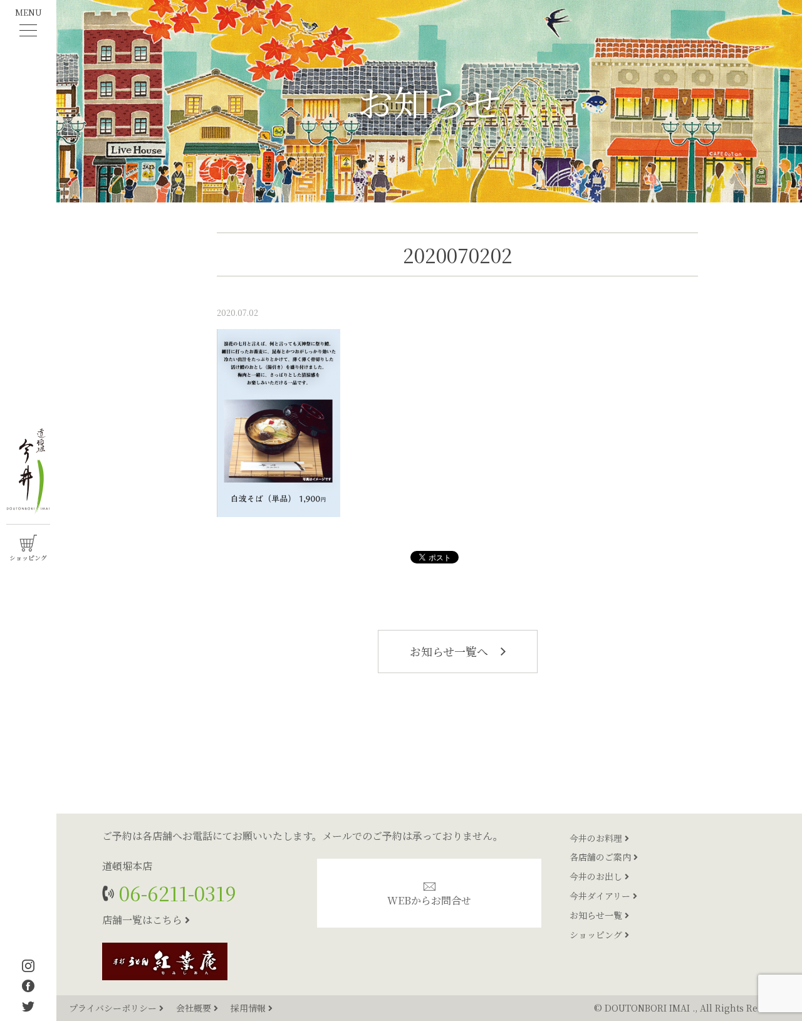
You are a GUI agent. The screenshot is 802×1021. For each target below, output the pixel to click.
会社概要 (195, 1008)
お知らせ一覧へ (450, 651)
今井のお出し (597, 876)
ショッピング (597, 934)
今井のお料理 (597, 838)
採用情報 (249, 1008)
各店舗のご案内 (601, 857)
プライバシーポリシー (114, 1008)
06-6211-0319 (175, 893)
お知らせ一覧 (597, 915)
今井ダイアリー (601, 895)
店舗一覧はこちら (143, 920)
